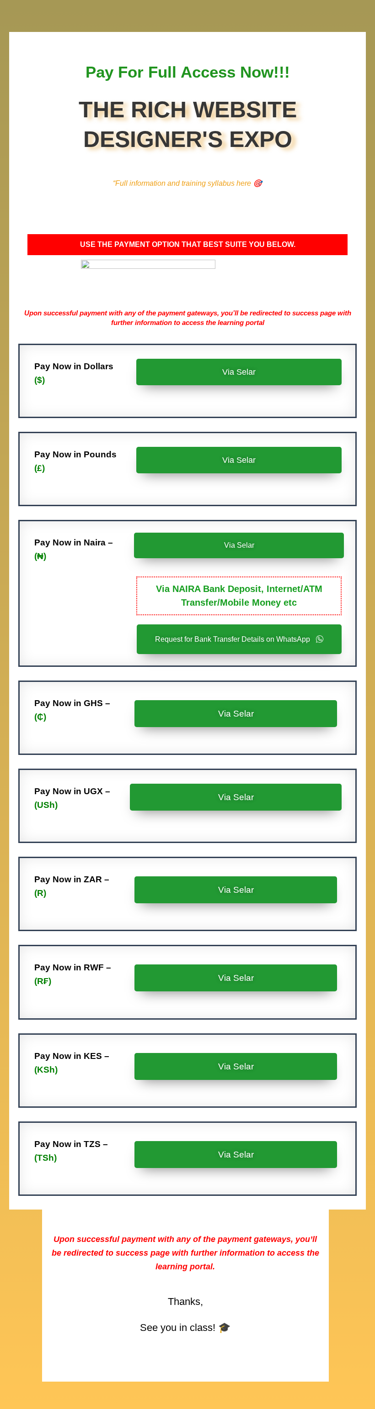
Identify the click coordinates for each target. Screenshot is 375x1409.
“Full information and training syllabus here (187, 183)
